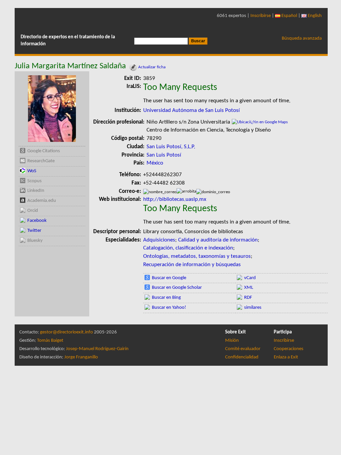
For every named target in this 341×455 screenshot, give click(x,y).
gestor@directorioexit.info (66, 332)
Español (288, 15)
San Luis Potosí (164, 155)
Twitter (34, 230)
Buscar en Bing (166, 297)
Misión (232, 340)
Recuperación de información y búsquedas (192, 264)
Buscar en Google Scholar (177, 287)
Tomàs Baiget (50, 340)
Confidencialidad (241, 357)
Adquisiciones (159, 240)
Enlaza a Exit (286, 357)
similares (252, 307)
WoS (31, 171)
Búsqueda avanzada (302, 38)
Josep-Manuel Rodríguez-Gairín (97, 348)
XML (248, 287)
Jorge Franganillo (81, 357)
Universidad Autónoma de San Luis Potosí (191, 110)
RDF (248, 297)
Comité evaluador (242, 348)
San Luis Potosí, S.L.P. (171, 147)
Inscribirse (260, 15)
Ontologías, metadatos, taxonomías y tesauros (197, 256)
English (314, 15)
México (155, 163)
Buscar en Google (169, 277)
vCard (250, 277)
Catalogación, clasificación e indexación (188, 248)
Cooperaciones (288, 348)
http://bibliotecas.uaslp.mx (174, 199)
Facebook (37, 220)
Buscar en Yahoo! (169, 307)
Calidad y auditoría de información (218, 240)
